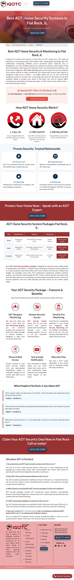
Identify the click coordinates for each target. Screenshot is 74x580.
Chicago (44, 536)
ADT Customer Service (29, 511)
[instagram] (61, 546)
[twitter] (58, 546)
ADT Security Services (19, 45)
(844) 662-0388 (37, 33)
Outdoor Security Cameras (28, 553)
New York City (46, 530)
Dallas (44, 546)
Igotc (11, 567)
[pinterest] (64, 546)
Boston (44, 539)
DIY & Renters (30, 547)
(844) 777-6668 (41, 3)
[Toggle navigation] (25, 4)
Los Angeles (46, 542)
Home (25, 28)
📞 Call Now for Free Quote (37, 99)
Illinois (31, 45)
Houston (45, 533)
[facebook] (55, 546)
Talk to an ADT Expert (62, 240)
